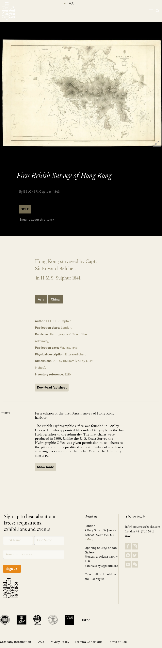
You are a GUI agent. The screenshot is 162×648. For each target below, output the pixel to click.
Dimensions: (43, 361)
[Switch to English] (64, 3)
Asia (41, 299)
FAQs (40, 642)
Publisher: (42, 334)
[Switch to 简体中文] (71, 3)
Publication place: (47, 327)
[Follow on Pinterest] (128, 555)
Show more (45, 467)
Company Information (15, 642)
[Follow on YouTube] (128, 564)
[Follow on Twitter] (135, 555)
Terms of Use (117, 642)
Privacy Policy (59, 642)
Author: (40, 321)
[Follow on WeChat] (135, 564)
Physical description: (49, 354)
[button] (150, 11)
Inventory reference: (49, 374)
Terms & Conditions (89, 642)
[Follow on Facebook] (128, 546)
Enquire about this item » (37, 219)
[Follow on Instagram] (135, 546)
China (55, 299)
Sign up (12, 569)
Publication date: (47, 347)
